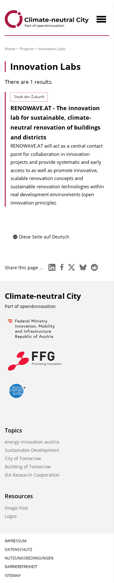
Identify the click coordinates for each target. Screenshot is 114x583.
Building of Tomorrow (28, 467)
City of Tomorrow (23, 458)
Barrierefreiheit (21, 566)
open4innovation (38, 306)
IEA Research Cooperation (32, 475)
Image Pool (16, 508)
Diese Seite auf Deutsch (44, 237)
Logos (11, 516)
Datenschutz (18, 549)
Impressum (16, 541)
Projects (27, 48)
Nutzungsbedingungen (29, 558)
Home (10, 48)
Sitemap (13, 575)
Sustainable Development (32, 450)
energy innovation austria (32, 442)
